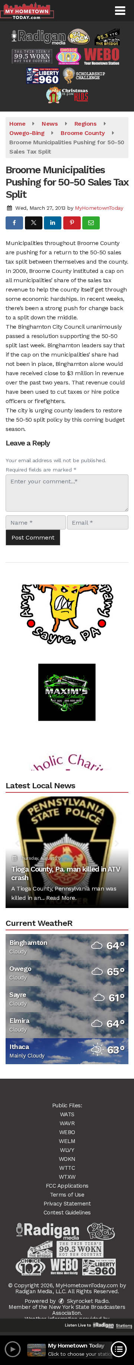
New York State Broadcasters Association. (87, 1310)
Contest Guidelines (67, 1212)
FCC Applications (67, 1185)
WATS (67, 1114)
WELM (67, 1141)
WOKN (67, 1159)
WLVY (67, 1150)
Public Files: (67, 1105)
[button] (120, 11)
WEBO (67, 1132)
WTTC (67, 1168)
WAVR (67, 1123)
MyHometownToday (99, 208)
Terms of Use (67, 1194)
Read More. (61, 897)
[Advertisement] (67, 590)
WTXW (67, 1177)
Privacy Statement (67, 1203)
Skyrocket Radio (86, 1301)
